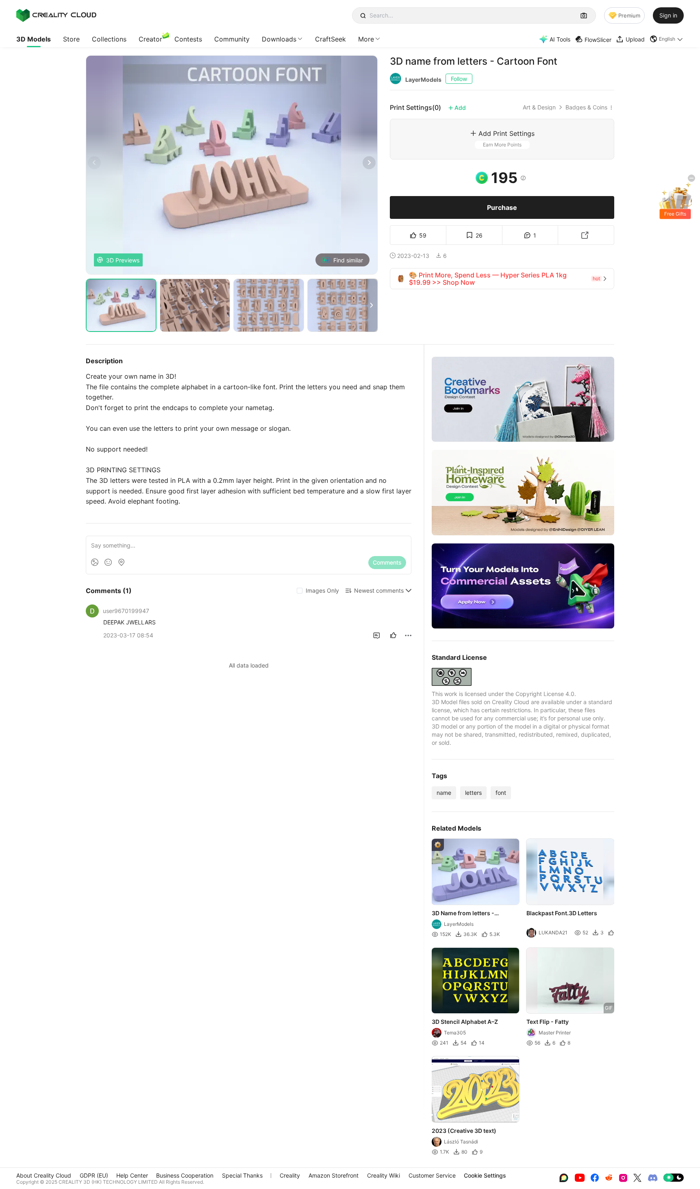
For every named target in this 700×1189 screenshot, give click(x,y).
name (444, 792)
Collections (109, 39)
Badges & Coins (586, 107)
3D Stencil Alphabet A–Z (465, 1021)
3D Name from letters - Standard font (463, 914)
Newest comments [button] (379, 590)
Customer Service (432, 1175)
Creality (290, 1175)
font (501, 792)
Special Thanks (242, 1175)
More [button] (366, 39)
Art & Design (539, 107)
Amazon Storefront (334, 1175)
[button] (667, 39)
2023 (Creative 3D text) (464, 1130)
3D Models (33, 39)
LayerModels (423, 79)
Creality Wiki (383, 1175)
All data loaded (249, 665)
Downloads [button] (279, 39)
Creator (150, 39)
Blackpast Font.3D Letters (562, 913)
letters (473, 792)
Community (232, 39)
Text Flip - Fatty (548, 1021)
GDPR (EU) (94, 1175)
